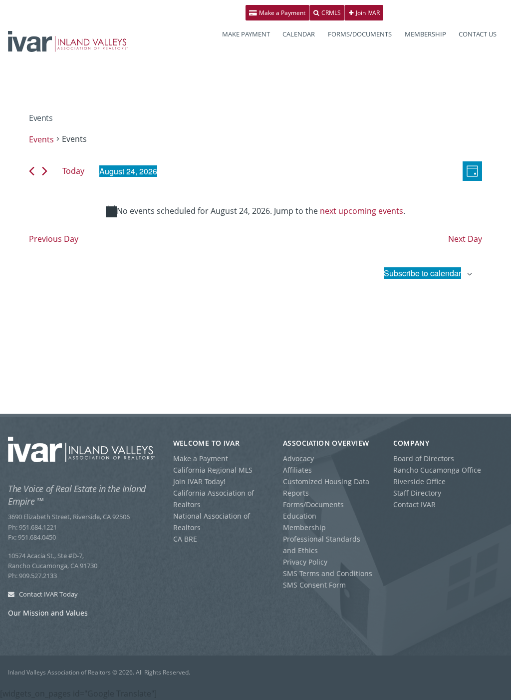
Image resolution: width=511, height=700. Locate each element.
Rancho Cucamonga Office (437, 470)
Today (73, 170)
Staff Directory (417, 493)
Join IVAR (367, 12)
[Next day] (44, 171)
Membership (304, 527)
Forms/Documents (313, 504)
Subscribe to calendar (422, 273)
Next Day (465, 238)
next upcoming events (361, 210)
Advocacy (298, 458)
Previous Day (53, 238)
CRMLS (330, 12)
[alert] (255, 211)
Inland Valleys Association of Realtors (68, 41)
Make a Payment (281, 12)
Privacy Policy (305, 562)
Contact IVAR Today (47, 594)
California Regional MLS (213, 470)
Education (299, 516)
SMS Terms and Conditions (327, 573)
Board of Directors (423, 458)
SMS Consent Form (314, 585)
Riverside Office (419, 481)
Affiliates (297, 470)
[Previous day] (31, 171)
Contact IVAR (414, 504)
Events (41, 139)
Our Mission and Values (48, 613)
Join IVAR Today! (199, 481)
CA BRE (185, 539)
